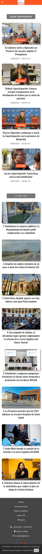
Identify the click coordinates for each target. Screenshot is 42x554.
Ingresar (22, 520)
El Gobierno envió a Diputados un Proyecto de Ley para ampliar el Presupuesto (21, 51)
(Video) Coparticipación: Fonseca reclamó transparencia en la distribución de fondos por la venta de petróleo (21, 93)
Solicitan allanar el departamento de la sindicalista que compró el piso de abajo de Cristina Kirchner (21, 486)
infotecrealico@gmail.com (21, 536)
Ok (36, 550)
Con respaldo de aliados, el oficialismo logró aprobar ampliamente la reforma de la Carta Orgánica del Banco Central (21, 337)
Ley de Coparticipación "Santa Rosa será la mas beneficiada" (21, 175)
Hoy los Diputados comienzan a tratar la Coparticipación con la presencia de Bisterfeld (21, 136)
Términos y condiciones (21, 511)
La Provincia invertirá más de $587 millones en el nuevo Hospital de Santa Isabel (21, 414)
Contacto (21, 502)
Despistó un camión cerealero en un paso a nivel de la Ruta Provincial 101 (21, 265)
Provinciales (21, 40)
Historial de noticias (21, 506)
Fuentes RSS (21, 515)
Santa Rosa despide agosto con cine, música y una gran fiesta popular (22, 299)
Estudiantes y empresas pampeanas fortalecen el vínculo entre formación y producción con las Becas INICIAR (21, 377)
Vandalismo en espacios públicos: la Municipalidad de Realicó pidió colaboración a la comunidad (22, 229)
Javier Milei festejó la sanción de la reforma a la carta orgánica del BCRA (21, 450)
